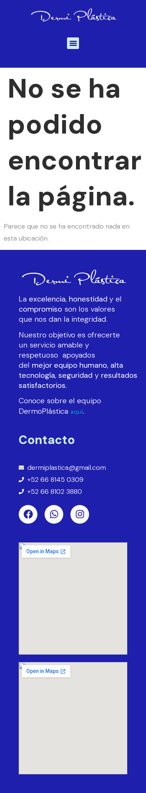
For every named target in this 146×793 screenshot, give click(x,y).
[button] (73, 43)
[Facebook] (28, 514)
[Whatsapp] (54, 514)
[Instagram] (79, 514)
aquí (76, 412)
